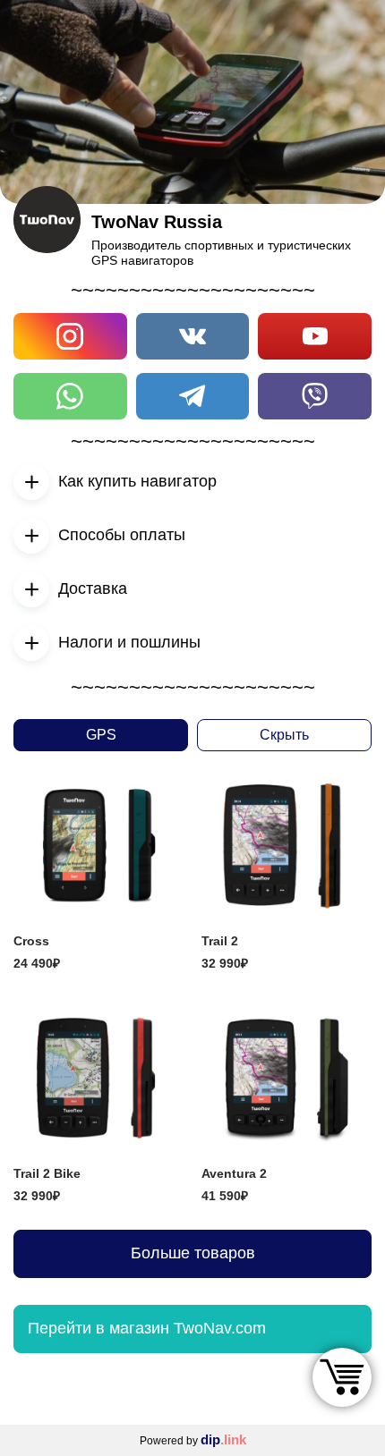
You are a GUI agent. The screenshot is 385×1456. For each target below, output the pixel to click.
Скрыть (284, 734)
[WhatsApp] (70, 396)
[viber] (315, 396)
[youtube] (315, 336)
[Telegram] (193, 396)
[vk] (193, 336)
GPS (101, 734)
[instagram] (70, 336)
